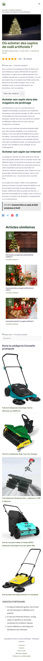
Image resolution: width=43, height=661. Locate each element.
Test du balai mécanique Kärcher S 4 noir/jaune (20, 595)
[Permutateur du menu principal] (39, 4)
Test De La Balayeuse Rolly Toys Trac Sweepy (19, 454)
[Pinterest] (12, 215)
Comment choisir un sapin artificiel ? (20, 321)
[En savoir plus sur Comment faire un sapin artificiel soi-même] (21, 275)
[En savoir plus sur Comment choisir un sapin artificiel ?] (21, 308)
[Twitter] (8, 215)
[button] (14, 65)
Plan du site (21, 651)
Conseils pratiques (12, 259)
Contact (21, 648)
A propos (21, 645)
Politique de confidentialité (22, 656)
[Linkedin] (17, 215)
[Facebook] (3, 215)
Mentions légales (21, 653)
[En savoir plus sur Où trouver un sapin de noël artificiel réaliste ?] (21, 242)
